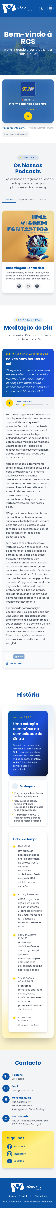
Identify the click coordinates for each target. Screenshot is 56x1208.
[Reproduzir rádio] (28, 116)
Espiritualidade (26, 199)
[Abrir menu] (50, 8)
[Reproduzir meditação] (9, 403)
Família (43, 199)
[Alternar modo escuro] (42, 8)
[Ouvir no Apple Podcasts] (28, 286)
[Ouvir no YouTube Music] (37, 286)
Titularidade (40, 1196)
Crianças (9, 199)
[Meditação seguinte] (29, 656)
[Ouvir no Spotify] (19, 286)
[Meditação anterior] (9, 656)
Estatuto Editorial (18, 1196)
